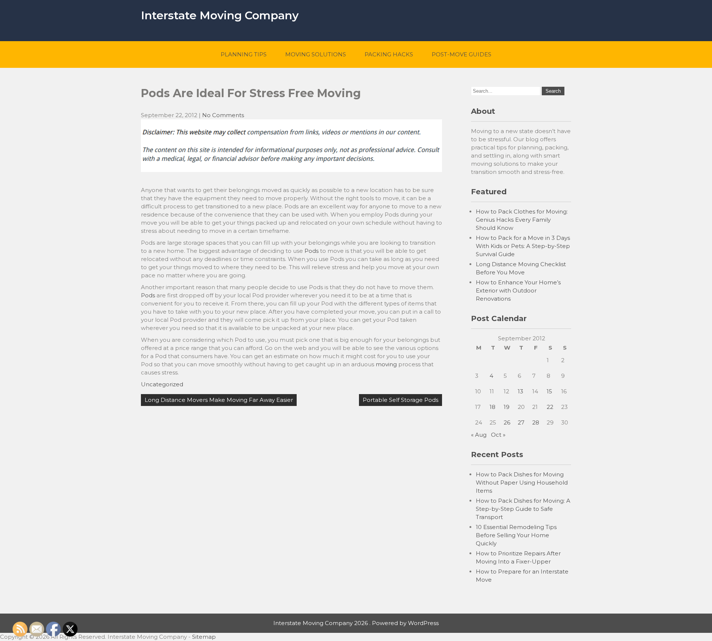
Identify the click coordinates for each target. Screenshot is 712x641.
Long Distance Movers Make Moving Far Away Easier (219, 399)
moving (386, 364)
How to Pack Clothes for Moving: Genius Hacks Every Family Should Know (522, 219)
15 (549, 391)
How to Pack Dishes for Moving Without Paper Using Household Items (522, 482)
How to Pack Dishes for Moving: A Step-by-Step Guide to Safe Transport (523, 509)
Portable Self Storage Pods (400, 399)
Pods (311, 250)
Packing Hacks (389, 54)
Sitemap (204, 636)
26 (507, 422)
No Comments (223, 115)
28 (535, 422)
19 (507, 406)
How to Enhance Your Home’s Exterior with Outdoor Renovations (518, 290)
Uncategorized (162, 384)
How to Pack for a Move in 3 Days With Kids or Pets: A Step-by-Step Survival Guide (523, 246)
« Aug (479, 434)
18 (492, 406)
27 (521, 422)
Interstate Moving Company (220, 15)
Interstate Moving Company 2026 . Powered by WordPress (356, 623)
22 (550, 406)
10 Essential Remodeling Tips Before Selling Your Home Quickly (516, 535)
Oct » (498, 434)
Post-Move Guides (461, 54)
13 (520, 391)
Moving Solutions (315, 54)
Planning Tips (244, 54)
